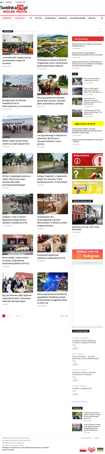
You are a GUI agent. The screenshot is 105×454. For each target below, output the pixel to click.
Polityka (38, 18)
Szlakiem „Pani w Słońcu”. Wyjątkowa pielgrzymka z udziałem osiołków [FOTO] (14, 220)
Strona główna (18, 31)
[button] (102, 18)
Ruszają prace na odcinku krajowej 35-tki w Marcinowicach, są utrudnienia (17, 103)
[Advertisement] (87, 295)
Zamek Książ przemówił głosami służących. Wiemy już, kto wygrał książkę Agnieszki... (92, 415)
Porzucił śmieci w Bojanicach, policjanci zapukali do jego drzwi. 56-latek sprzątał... (92, 101)
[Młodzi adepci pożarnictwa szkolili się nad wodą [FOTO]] (17, 126)
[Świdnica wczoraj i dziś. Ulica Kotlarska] (87, 215)
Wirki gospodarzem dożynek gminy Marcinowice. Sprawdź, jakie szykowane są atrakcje (51, 100)
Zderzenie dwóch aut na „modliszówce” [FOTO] (92, 79)
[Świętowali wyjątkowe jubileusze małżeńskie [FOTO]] (52, 243)
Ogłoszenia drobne (77, 18)
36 (17, 316)
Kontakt (92, 18)
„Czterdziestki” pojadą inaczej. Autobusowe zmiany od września (16, 60)
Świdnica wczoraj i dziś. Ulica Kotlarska (85, 228)
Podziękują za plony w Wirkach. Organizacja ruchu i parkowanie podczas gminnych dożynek (52, 63)
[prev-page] (73, 237)
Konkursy (77, 408)
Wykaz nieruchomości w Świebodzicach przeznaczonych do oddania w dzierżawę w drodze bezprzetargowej (87, 64)
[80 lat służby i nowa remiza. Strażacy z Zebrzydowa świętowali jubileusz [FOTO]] (17, 244)
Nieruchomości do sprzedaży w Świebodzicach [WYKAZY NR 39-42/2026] (87, 54)
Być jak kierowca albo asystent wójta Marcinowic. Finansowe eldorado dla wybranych (17, 298)
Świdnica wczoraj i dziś (82, 201)
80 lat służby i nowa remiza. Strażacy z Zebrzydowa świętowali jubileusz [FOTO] (15, 260)
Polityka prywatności (86, 438)
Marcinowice (6, 54)
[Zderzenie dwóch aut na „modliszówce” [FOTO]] (77, 81)
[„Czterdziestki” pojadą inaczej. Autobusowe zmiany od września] (17, 44)
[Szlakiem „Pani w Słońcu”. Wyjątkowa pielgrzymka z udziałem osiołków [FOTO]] (17, 204)
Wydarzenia (20, 18)
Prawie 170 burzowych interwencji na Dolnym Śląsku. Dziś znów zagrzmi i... (93, 90)
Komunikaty (7, 18)
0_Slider (5, 97)
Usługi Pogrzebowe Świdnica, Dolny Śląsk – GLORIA (87, 141)
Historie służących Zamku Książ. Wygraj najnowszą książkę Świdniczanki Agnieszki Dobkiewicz (92, 427)
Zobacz (75, 348)
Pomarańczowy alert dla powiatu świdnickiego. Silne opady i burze (93, 112)
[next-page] (76, 237)
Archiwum (63, 18)
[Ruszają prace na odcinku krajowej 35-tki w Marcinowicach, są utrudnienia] (17, 86)
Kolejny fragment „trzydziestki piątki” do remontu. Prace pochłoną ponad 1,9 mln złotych (52, 179)
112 (30, 18)
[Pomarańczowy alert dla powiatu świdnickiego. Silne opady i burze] (77, 113)
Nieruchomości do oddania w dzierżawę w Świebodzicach (87, 45)
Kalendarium (50, 18)
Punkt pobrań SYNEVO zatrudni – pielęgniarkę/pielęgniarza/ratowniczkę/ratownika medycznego (87, 131)
